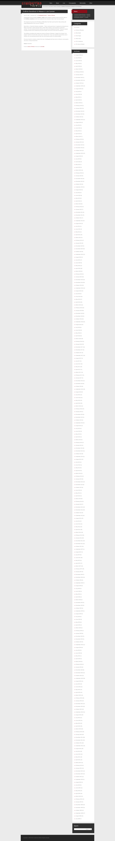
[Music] (58, 3)
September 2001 (79, 745)
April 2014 (78, 470)
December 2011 (79, 540)
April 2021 (78, 234)
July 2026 (78, 57)
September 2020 (79, 254)
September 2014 (79, 456)
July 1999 (78, 818)
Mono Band (78, 33)
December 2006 (79, 574)
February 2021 (79, 240)
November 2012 (79, 509)
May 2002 (78, 723)
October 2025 (79, 83)
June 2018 (78, 330)
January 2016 (79, 411)
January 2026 (79, 74)
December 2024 (79, 111)
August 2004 (78, 647)
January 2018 (79, 344)
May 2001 (78, 757)
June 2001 (78, 754)
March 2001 (78, 762)
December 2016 (79, 380)
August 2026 (78, 55)
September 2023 (79, 153)
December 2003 (79, 670)
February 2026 (79, 71)
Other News (78, 38)
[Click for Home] (31, 8)
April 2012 (78, 529)
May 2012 (78, 526)
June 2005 (78, 619)
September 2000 (79, 779)
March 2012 (78, 532)
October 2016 (79, 386)
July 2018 (78, 327)
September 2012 (79, 515)
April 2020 (78, 268)
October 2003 (79, 675)
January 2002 (79, 734)
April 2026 (78, 66)
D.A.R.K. (77, 27)
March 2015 (78, 439)
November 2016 (79, 383)
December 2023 (79, 144)
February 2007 (79, 568)
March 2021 (78, 237)
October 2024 (79, 116)
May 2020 (78, 265)
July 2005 (78, 616)
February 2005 (79, 630)
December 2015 (79, 414)
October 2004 (79, 641)
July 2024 (78, 125)
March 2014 (78, 473)
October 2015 (79, 420)
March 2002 (78, 728)
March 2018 (78, 338)
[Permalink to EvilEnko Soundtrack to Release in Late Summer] (39, 11)
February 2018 (79, 341)
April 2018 (78, 335)
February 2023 (79, 173)
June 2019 (78, 296)
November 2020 (79, 248)
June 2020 (78, 262)
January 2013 (79, 504)
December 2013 (79, 481)
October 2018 (79, 319)
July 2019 (78, 293)
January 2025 (79, 108)
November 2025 (79, 80)
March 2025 (78, 102)
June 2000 (78, 787)
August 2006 (78, 585)
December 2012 (79, 507)
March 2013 (78, 498)
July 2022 (78, 192)
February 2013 (79, 501)
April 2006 (78, 597)
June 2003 (78, 686)
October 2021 (79, 217)
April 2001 (78, 759)
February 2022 (79, 206)
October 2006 (79, 580)
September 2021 (79, 220)
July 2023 (78, 158)
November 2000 (79, 773)
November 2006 (79, 577)
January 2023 (79, 175)
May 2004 (78, 655)
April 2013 (78, 495)
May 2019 (78, 299)
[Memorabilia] (82, 3)
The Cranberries (79, 41)
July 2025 (78, 91)
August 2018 (78, 324)
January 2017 (79, 378)
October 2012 (79, 512)
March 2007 (78, 566)
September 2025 (79, 85)
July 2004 (78, 650)
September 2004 (79, 644)
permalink (42, 46)
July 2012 (78, 521)
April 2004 (78, 658)
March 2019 (78, 304)
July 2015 (78, 428)
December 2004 (79, 636)
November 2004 (79, 639)
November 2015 (79, 417)
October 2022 (79, 184)
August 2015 (78, 425)
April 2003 (78, 692)
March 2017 (78, 372)
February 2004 (79, 664)
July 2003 (78, 684)
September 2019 (79, 288)
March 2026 (78, 69)
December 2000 (79, 771)
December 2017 (79, 347)
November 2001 (79, 740)
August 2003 (78, 681)
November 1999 (79, 807)
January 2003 (79, 700)
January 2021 (79, 243)
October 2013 (79, 487)
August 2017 (78, 358)
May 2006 (78, 594)
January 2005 (79, 633)
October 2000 (79, 776)
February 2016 (79, 408)
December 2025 (79, 77)
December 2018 (79, 313)
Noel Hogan (78, 35)
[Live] (64, 3)
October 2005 (79, 608)
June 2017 (78, 363)
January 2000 (79, 801)
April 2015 (78, 436)
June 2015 (78, 431)
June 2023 (78, 161)
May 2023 (78, 164)
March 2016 (78, 406)
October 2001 (79, 743)
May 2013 (78, 493)
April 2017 (78, 369)
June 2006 (78, 591)
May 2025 (78, 97)
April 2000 (78, 793)
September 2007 (79, 549)
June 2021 (78, 229)
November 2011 (79, 543)
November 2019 (79, 282)
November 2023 (79, 147)
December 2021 (79, 212)
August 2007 (78, 552)
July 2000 (78, 785)
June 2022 (78, 195)
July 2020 (78, 260)
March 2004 (78, 661)
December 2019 (79, 279)
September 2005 (79, 611)
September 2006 (79, 582)
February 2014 (79, 476)
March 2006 (78, 599)
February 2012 (79, 535)
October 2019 (79, 285)
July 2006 (78, 588)
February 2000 (79, 799)
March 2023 (78, 170)
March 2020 (78, 271)
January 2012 (79, 538)
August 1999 (78, 816)
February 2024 (79, 139)
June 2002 (78, 720)
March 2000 (78, 796)
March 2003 (78, 695)
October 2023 (79, 150)
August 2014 (78, 459)
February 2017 (79, 375)
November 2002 (79, 706)
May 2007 (78, 560)
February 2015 (79, 442)
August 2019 (78, 290)
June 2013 (78, 490)
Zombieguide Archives (42, 15)
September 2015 (79, 422)
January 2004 (79, 667)
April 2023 (78, 167)
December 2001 (79, 737)
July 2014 (78, 462)
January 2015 (79, 445)
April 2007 (78, 563)
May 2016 (78, 400)
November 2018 (79, 316)
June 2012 (78, 524)
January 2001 (79, 768)
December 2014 (79, 448)
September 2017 (79, 355)
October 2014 (79, 453)
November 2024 (79, 114)
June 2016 (78, 397)
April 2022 (78, 201)
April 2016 (78, 403)
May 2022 (78, 198)
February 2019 (79, 307)
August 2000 (78, 782)
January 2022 (79, 209)
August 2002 (78, 714)
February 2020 (79, 274)
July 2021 (78, 226)
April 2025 (78, 100)
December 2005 (79, 602)
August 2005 (78, 613)
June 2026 (78, 60)
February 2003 (79, 698)
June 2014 (78, 465)
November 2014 (79, 451)
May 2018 (78, 333)
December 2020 (79, 246)
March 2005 (78, 627)
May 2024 (78, 130)
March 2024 (78, 136)
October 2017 (79, 352)
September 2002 (79, 712)
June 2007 (78, 557)
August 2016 (78, 392)
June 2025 (78, 94)
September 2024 (79, 119)
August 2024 (78, 122)
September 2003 (79, 678)
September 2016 (79, 389)
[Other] (91, 3)
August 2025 (78, 88)
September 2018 (79, 321)
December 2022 (79, 178)
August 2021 (78, 223)
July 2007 (78, 554)
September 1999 (79, 813)
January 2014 (79, 479)
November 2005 (79, 605)
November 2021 (79, 215)
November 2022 (79, 181)
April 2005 (78, 625)
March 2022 (78, 203)
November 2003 (79, 672)
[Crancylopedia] (72, 3)
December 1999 (79, 804)
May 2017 (78, 366)
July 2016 (78, 394)
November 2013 (79, 484)
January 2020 (79, 276)
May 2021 (78, 231)
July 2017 (78, 361)
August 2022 (78, 189)
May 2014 (78, 467)
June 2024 (78, 128)
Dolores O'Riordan (51, 15)
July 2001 (78, 751)
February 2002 (79, 731)
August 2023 (78, 156)
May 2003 (78, 689)
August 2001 (78, 748)
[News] (51, 3)
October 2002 (79, 709)
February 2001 (79, 765)
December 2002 (79, 703)
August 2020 (78, 257)
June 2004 (78, 653)
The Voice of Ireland (80, 44)
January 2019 (79, 310)
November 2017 (79, 349)
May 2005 (78, 622)
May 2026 (78, 63)
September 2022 (79, 187)
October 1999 (79, 810)
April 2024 (78, 133)
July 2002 (78, 717)
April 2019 (78, 302)
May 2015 (78, 434)
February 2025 (79, 105)
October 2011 (79, 546)
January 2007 (79, 571)
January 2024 (79, 142)
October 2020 (79, 251)
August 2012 (78, 518)
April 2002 (78, 726)
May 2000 (78, 790)
